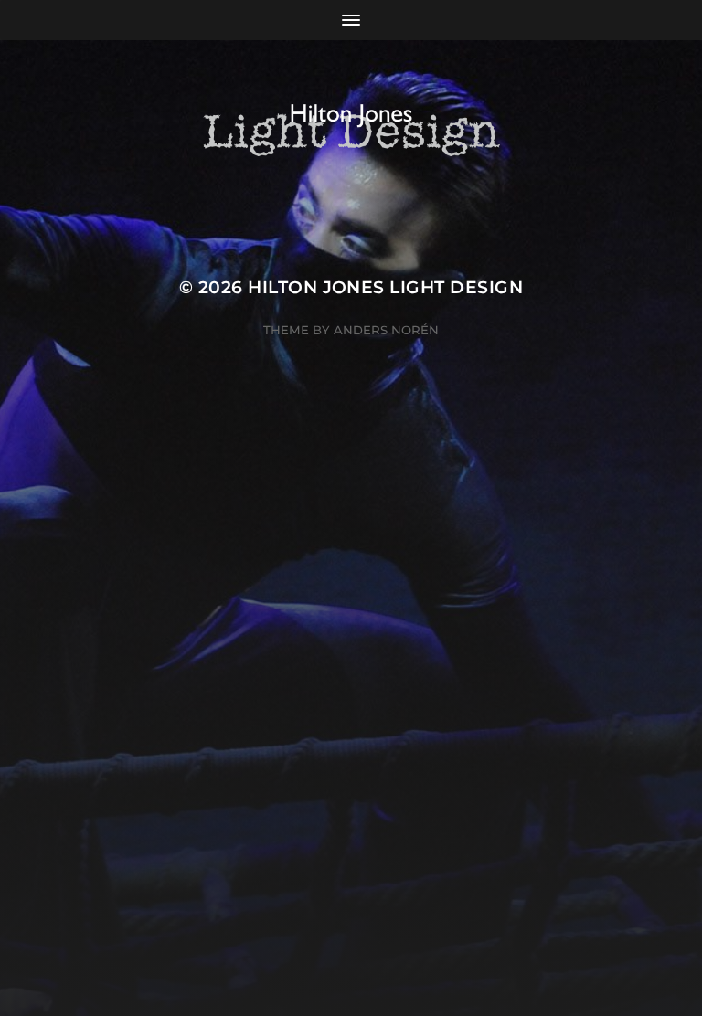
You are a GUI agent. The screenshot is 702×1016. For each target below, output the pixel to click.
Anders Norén (386, 330)
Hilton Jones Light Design (385, 287)
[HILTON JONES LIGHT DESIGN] (351, 130)
